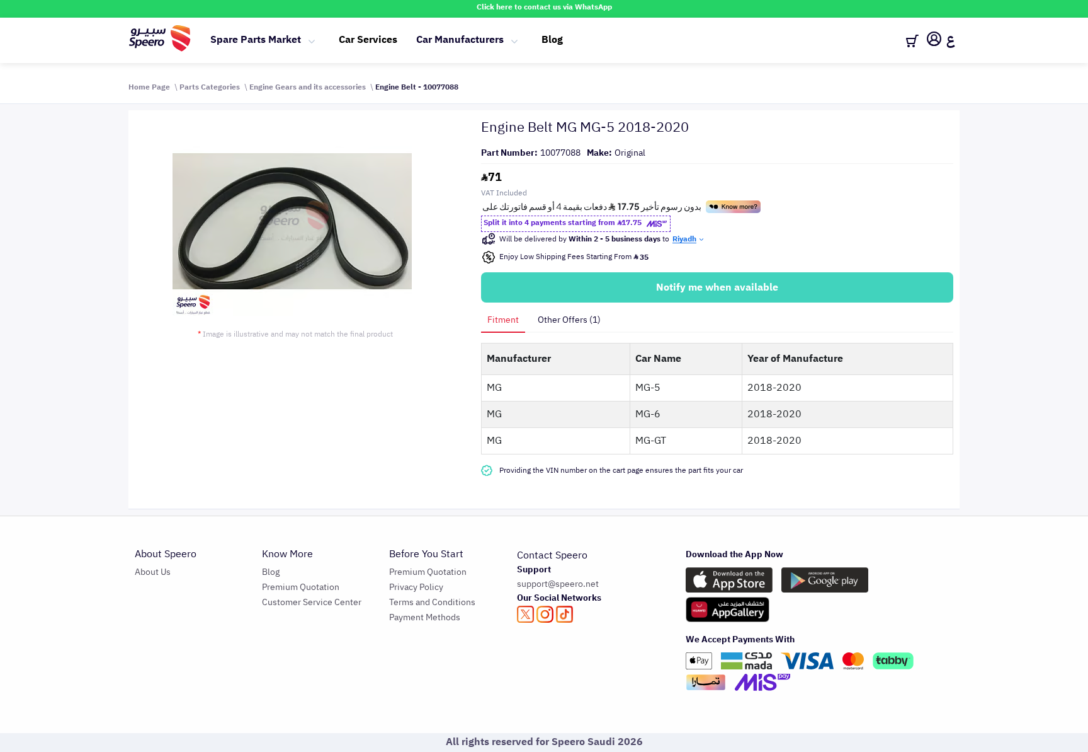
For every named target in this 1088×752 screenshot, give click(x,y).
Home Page (149, 87)
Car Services (368, 40)
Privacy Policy (416, 587)
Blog (552, 40)
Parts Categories (209, 87)
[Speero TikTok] (564, 614)
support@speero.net (558, 584)
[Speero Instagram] (544, 614)
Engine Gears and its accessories (307, 87)
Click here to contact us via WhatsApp (544, 7)
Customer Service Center (311, 602)
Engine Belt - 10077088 (416, 87)
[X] (525, 614)
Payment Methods (424, 617)
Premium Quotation (300, 587)
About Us (153, 572)
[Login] (934, 41)
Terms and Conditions (432, 602)
